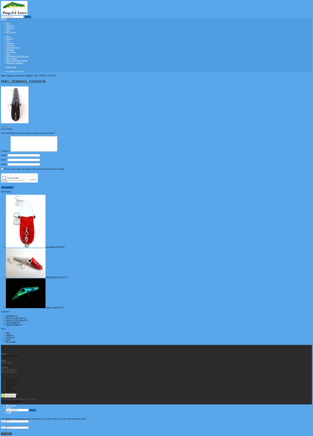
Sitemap (9, 388)
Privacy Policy (11, 59)
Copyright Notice (12, 48)
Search (27, 17)
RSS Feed (10, 386)
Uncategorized (11, 322)
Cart (7, 41)
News (8, 30)
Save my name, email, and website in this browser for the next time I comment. (34, 169)
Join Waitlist (6, 434)
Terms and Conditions (14, 63)
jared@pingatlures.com (10, 356)
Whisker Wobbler (12, 325)
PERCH (29, 75)
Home (8, 37)
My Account (11, 32)
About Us (9, 26)
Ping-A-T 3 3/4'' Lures (16, 75)
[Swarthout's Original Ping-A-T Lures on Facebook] (1, 348)
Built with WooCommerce (11, 401)
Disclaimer (10, 50)
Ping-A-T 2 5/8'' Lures (14, 318)
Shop (8, 24)
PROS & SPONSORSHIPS (17, 61)
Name (4, 155)
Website (4, 164)
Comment (5, 151)
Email (4, 160)
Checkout (9, 43)
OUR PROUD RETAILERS (17, 56)
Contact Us (10, 28)
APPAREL (10, 316)
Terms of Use (11, 390)
